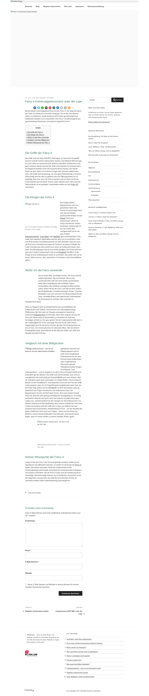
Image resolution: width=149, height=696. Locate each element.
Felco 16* (74, 184)
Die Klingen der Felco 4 (35, 135)
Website (28, 573)
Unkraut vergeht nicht (108, 213)
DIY (89, 176)
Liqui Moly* (44, 236)
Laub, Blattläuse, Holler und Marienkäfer (102, 147)
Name (28, 550)
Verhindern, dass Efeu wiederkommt (79, 639)
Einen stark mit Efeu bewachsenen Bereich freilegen (85, 643)
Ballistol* (56, 236)
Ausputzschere (39, 315)
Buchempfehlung (94, 172)
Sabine (90, 234)
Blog (37, 6)
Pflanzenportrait (93, 200)
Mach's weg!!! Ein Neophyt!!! (76, 647)
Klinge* (63, 218)
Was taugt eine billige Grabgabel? (78, 664)
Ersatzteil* (62, 252)
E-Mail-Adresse (32, 562)
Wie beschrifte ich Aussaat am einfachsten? (103, 155)
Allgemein (91, 168)
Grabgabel (94, 195)
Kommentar (30, 521)
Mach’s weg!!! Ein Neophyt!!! (98, 143)
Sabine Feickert (47, 97)
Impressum (80, 6)
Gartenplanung (93, 180)
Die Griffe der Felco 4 (34, 132)
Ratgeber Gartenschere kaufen (77, 672)
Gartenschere (34, 493)
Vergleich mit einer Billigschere (37, 140)
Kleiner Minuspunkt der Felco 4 (38, 142)
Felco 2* (78, 465)
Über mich (68, 6)
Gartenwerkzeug (94, 188)
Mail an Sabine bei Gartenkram (99, 122)
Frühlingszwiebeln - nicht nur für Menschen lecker (84, 668)
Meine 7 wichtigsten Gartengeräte (78, 656)
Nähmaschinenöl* (32, 236)
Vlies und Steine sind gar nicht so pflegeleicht (104, 151)
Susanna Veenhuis (94, 227)
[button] (34, 107)
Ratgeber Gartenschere (51, 6)
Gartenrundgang (94, 184)
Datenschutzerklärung (96, 6)
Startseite (28, 6)
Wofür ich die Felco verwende (37, 137)
